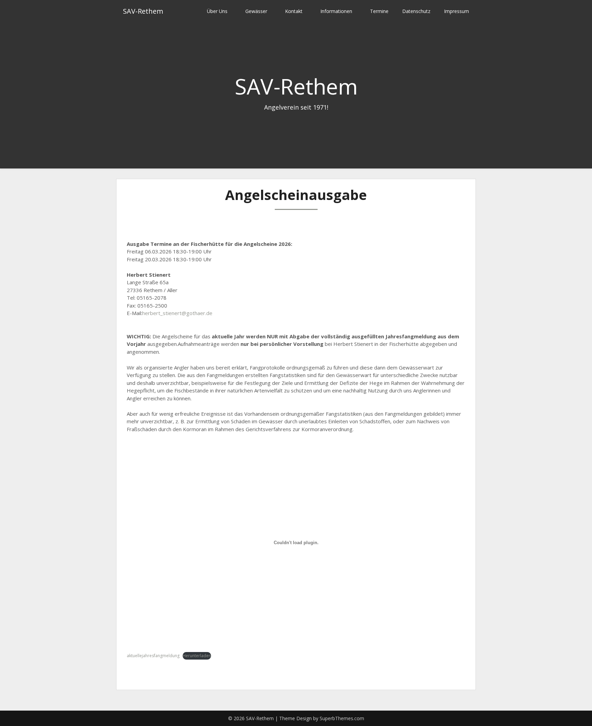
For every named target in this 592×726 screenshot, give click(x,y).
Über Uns (217, 11)
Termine (379, 11)
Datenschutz (416, 11)
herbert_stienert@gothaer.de (177, 313)
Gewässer (256, 11)
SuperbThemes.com (342, 718)
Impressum (456, 11)
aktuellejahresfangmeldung (153, 656)
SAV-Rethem (143, 11)
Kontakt (294, 11)
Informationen (336, 11)
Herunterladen (197, 656)
